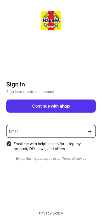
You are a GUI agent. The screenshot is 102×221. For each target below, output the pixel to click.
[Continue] (89, 131)
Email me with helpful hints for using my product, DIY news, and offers (47, 146)
